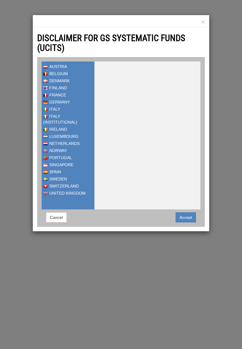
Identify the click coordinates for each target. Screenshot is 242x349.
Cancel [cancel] (56, 217)
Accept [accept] (185, 217)
